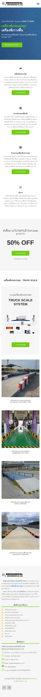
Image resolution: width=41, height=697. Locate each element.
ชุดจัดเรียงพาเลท (10, 631)
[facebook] (4, 687)
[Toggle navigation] (38, 4)
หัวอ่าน (7, 633)
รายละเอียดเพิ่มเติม (20, 92)
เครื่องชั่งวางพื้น (10, 623)
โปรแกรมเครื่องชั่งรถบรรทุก (14, 615)
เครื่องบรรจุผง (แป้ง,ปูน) (12, 617)
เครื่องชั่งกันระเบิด (10, 626)
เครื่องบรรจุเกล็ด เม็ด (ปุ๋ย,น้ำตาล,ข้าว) (17, 620)
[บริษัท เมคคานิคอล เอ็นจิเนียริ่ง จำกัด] (12, 3)
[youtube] (9, 687)
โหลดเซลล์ (8, 636)
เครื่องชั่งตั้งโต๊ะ (10, 628)
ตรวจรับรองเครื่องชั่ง (11, 612)
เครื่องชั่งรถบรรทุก (17, 586)
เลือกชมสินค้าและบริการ (12, 45)
